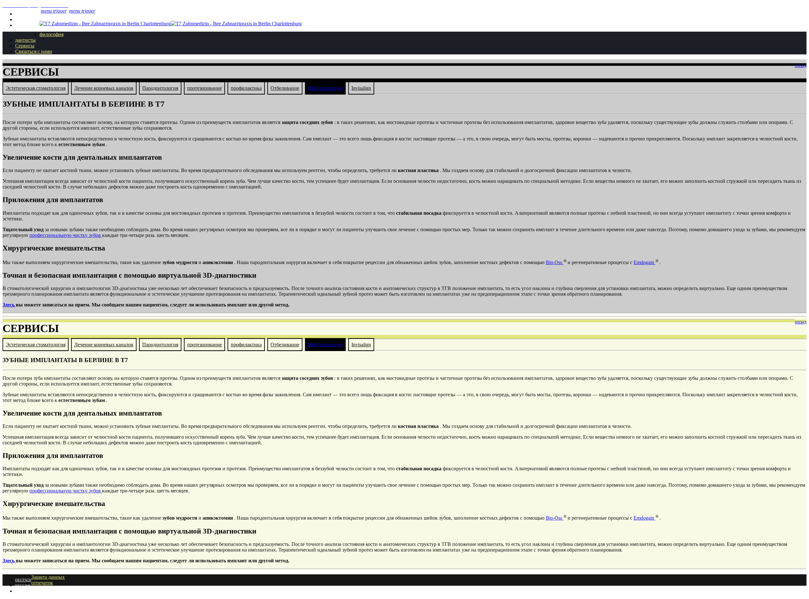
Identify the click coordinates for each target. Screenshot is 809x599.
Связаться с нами (33, 51)
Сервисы (24, 45)
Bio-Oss (554, 262)
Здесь (9, 304)
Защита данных (48, 577)
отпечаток (42, 582)
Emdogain (644, 262)
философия (52, 34)
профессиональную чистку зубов (65, 235)
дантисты (25, 40)
